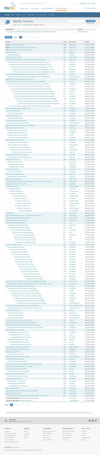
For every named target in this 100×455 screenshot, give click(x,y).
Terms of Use (21, 450)
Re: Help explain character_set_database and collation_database (22, 288)
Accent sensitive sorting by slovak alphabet (16, 120)
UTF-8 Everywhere (10, 213)
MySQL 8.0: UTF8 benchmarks (13, 388)
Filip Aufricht (72, 120)
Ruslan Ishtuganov (73, 347)
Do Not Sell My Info (13, 450)
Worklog (18, 15)
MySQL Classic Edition (10, 437)
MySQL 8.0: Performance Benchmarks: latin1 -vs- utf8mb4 (19, 366)
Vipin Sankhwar (72, 395)
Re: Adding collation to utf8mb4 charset (16, 381)
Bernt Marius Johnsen (74, 76)
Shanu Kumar (72, 169)
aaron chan (72, 325)
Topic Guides (65, 440)
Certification (27, 433)
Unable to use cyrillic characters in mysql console (17, 347)
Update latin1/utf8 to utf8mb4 (13, 115)
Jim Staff (71, 330)
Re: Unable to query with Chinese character (17, 130)
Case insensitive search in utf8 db (13, 244)
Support (26, 437)
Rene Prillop (72, 154)
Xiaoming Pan (72, 74)
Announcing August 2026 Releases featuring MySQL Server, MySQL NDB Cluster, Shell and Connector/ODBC (31, 31)
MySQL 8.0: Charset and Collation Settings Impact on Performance (21, 322)
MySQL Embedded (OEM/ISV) (11, 442)
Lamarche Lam (72, 128)
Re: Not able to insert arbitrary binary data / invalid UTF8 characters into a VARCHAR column (28, 76)
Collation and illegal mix (11, 52)
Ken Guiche (72, 140)
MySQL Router (46, 437)
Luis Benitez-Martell (73, 186)
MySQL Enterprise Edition (11, 433)
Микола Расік (72, 59)
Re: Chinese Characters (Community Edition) (17, 376)
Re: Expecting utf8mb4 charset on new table (17, 332)
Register (93, 3)
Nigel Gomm (72, 52)
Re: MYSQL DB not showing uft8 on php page (17, 225)
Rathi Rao (71, 369)
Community (51, 15)
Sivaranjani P (72, 115)
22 (36, 37)
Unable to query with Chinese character (15, 128)
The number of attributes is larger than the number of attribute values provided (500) (25, 81)
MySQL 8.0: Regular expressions (13, 393)
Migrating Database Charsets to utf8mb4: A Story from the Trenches (21, 390)
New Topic (8, 37)
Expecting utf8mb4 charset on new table (15, 330)
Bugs (12, 15)
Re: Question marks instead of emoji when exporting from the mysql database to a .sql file (28, 62)
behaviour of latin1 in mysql (12, 159)
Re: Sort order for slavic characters (15, 313)
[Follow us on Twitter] (92, 421)
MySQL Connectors (66, 437)
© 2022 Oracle (15, 447)
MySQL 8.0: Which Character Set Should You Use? (17, 349)
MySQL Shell (46, 435)
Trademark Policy (28, 450)
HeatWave (7, 431)
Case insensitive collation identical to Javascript (17, 154)
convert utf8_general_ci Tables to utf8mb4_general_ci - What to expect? (22, 305)
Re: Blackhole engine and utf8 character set (17, 176)
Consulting (26, 435)
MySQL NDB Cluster (47, 433)
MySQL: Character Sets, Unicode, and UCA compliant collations (20, 125)
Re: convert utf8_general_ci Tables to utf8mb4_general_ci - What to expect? (24, 308)
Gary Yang (71, 286)
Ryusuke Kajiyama (73, 145)
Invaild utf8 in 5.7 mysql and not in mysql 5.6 (16, 369)
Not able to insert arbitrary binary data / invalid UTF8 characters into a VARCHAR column (26, 74)
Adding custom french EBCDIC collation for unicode (18, 218)
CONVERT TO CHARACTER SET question (15, 359)
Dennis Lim (71, 81)
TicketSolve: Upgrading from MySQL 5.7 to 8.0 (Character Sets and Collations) (23, 215)
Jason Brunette (72, 79)
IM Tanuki (71, 373)
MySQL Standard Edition (10, 435)
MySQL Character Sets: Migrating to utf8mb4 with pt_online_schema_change (23, 364)
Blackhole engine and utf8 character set (15, 174)
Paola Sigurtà (72, 110)
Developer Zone (61, 8)
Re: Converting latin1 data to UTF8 (15, 354)
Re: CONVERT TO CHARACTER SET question (17, 361)
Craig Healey (72, 174)
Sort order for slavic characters (13, 310)
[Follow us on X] (87, 8)
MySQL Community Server (49, 431)
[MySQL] (10, 6)
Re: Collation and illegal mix (13, 55)
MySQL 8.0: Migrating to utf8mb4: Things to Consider (18, 108)
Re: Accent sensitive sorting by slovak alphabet (18, 123)
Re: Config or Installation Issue (14, 188)
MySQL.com (24, 8)
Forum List (16, 25)
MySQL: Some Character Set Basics (14, 179)
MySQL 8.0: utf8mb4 (14, 45)
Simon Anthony (73, 57)
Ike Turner (71, 320)
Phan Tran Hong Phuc (74, 356)
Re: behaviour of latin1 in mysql (14, 162)
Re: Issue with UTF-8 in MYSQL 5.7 (15, 171)
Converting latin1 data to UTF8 (13, 352)
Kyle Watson (72, 359)
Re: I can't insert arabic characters (15, 113)
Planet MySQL (31, 15)
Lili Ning (71, 135)
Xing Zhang (71, 339)
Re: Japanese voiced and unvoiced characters (17, 142)
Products (8, 428)
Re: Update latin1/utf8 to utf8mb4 (15, 118)
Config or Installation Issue (12, 186)
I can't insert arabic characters (13, 110)
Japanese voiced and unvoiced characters (15, 140)
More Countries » (28, 421)
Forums (7, 15)
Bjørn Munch (72, 62)
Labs (23, 15)
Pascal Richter (72, 352)
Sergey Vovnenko (73, 218)
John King (71, 310)
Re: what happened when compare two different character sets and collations (25, 327)
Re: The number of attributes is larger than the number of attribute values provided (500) (28, 84)
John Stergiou (72, 244)
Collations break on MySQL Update (14, 57)
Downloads (34, 8)
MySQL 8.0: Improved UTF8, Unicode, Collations (21, 47)
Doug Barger (72, 184)
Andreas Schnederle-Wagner (75, 305)
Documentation (47, 8)
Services (26, 428)
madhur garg (72, 159)
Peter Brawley (72, 84)
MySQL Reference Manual (68, 431)
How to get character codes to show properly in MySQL (18, 320)
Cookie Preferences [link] (37, 450)
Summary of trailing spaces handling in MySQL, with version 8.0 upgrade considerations (26, 281)
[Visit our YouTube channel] (93, 8)
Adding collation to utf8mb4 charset (14, 378)
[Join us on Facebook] (84, 8)
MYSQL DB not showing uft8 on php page (15, 222)
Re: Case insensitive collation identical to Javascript (19, 157)
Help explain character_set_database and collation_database (20, 286)
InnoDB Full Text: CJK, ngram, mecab (18, 50)
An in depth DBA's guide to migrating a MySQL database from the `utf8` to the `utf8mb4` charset (29, 181)
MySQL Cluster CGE (9, 440)
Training (26, 431)
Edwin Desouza (72, 45)
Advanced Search (90, 23)
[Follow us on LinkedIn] (90, 8)
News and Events (41, 15)
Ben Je (70, 222)
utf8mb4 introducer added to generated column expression (20, 79)
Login (89, 3)
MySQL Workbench (47, 440)
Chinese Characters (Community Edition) (15, 373)
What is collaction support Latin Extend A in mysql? (18, 356)
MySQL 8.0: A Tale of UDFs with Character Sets (16, 220)
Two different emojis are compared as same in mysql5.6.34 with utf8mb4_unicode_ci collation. (27, 395)
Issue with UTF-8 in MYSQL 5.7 (13, 169)
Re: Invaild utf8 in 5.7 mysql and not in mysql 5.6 (18, 371)
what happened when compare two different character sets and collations (23, 325)
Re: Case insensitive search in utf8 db (15, 247)
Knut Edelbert (72, 378)
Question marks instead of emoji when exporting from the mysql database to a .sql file (26, 59)
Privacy (6, 450)
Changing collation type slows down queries (16, 184)
